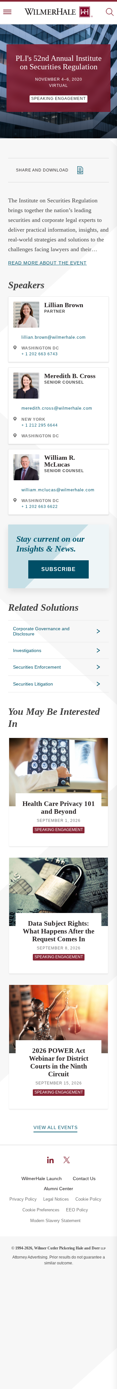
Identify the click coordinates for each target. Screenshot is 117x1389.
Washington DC (40, 348)
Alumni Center (58, 1188)
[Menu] (7, 12)
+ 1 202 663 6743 (39, 354)
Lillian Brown (63, 304)
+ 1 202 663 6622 (39, 506)
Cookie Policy (88, 1199)
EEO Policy (77, 1210)
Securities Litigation (33, 684)
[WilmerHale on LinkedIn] (50, 1160)
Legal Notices (56, 1199)
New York (33, 419)
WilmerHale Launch (41, 1178)
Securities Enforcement (37, 667)
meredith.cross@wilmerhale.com (56, 408)
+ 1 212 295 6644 (39, 425)
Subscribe (58, 569)
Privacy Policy (23, 1199)
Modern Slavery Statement (55, 1221)
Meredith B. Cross (70, 375)
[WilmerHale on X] (66, 1160)
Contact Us (84, 1178)
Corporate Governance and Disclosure (41, 631)
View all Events (55, 1127)
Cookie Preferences (40, 1210)
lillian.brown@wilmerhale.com (53, 337)
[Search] (109, 12)
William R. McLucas (59, 461)
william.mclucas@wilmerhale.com (58, 489)
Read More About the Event (47, 263)
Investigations (27, 650)
